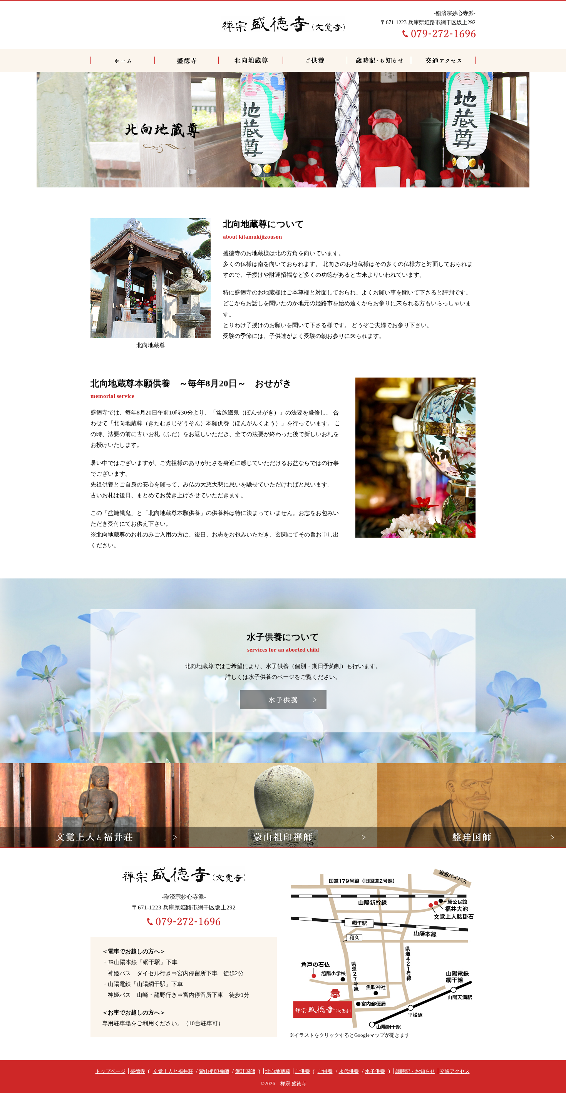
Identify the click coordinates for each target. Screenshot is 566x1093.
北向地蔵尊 (251, 60)
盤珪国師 (245, 1071)
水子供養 (375, 1071)
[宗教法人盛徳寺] (283, 22)
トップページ (122, 60)
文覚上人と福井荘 (173, 1071)
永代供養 (349, 1071)
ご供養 (315, 60)
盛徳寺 (187, 60)
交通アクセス (443, 60)
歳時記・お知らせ (379, 60)
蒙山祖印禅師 (214, 1071)
